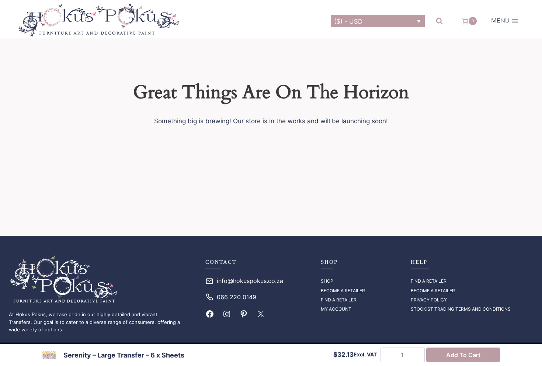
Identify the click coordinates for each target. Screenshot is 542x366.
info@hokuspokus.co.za (250, 280)
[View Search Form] (439, 21)
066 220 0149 (236, 297)
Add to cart (463, 355)
